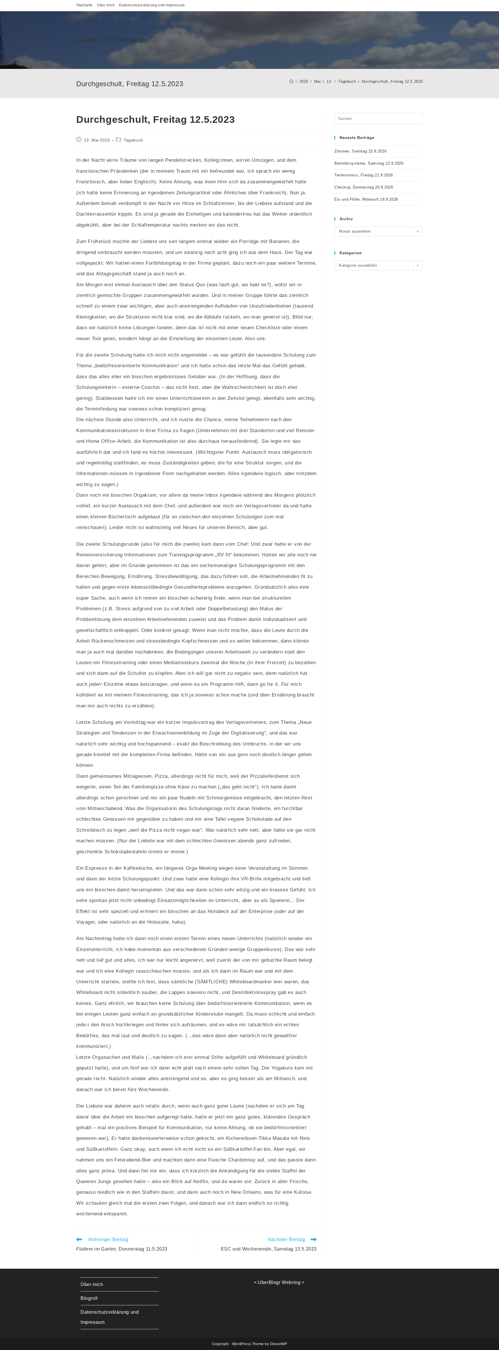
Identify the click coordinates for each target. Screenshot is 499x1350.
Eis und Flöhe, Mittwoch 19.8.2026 (366, 199)
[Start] (291, 81)
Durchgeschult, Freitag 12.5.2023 (392, 81)
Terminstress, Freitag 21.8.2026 (363, 175)
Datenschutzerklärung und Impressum (152, 5)
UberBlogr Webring (279, 1282)
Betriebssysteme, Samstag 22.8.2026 (368, 163)
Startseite (84, 5)
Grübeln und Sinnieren (112, 40)
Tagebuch (133, 140)
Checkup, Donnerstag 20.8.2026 (363, 187)
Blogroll (89, 1298)
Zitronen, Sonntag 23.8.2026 (360, 151)
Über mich (106, 5)
